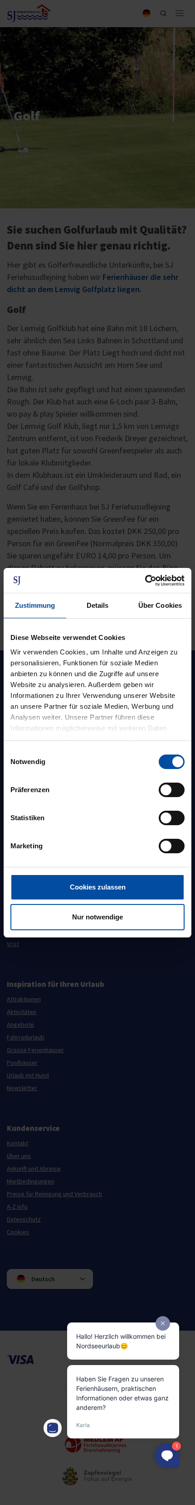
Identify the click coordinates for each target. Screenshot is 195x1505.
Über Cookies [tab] (160, 605)
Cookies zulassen (98, 887)
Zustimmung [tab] (35, 605)
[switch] (172, 790)
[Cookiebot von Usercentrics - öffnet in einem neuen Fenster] (145, 581)
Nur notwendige (97, 917)
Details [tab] (98, 605)
